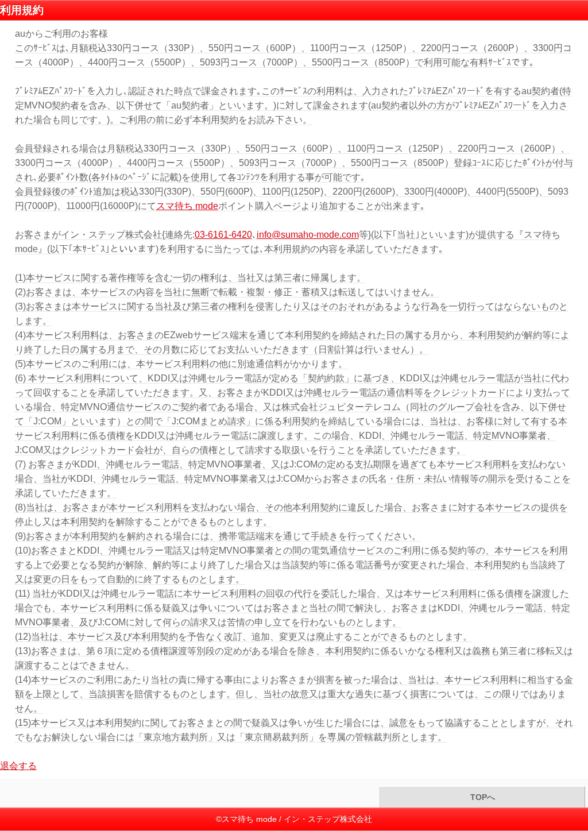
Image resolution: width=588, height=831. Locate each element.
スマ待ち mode (187, 206)
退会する (18, 766)
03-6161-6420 (223, 234)
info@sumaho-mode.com (308, 234)
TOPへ (481, 797)
